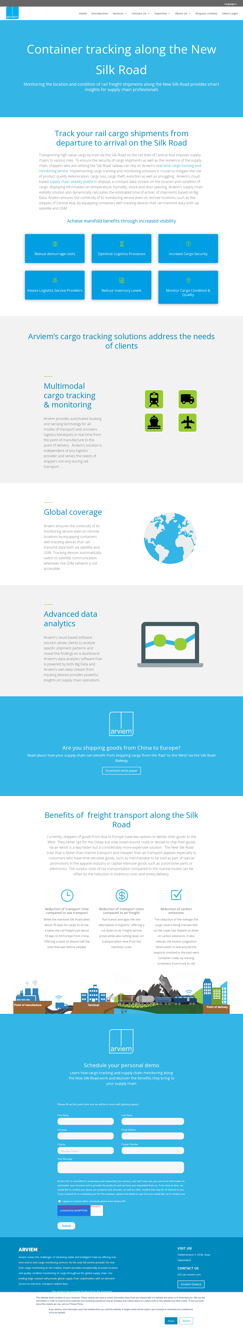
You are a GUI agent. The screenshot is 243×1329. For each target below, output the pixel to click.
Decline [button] (186, 1320)
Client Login (230, 13)
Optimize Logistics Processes (121, 253)
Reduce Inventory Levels (121, 290)
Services (118, 13)
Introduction (100, 13)
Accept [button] (171, 1320)
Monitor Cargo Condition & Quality (188, 292)
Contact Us (139, 13)
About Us (181, 13)
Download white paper (121, 770)
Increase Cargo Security (188, 253)
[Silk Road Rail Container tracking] (121, 1012)
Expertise (161, 13)
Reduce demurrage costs (54, 253)
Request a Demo (206, 13)
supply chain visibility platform (73, 181)
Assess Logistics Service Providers (54, 290)
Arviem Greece (191, 1284)
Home (83, 13)
